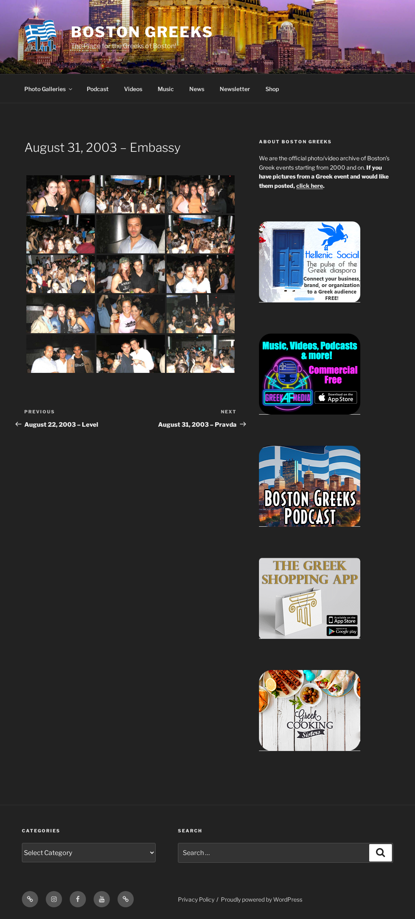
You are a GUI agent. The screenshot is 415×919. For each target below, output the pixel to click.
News (196, 88)
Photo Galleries (45, 88)
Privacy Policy (196, 899)
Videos (133, 88)
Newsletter (235, 88)
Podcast (98, 88)
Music (166, 88)
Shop (272, 88)
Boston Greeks (142, 32)
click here (309, 185)
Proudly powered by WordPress (261, 899)
